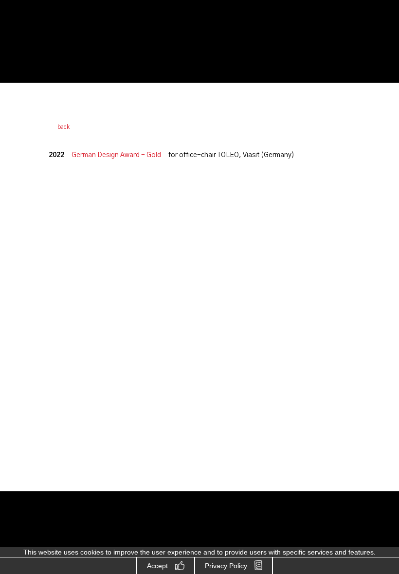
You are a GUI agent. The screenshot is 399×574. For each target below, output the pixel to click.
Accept (157, 566)
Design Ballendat (61, 42)
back (63, 127)
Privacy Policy (226, 566)
